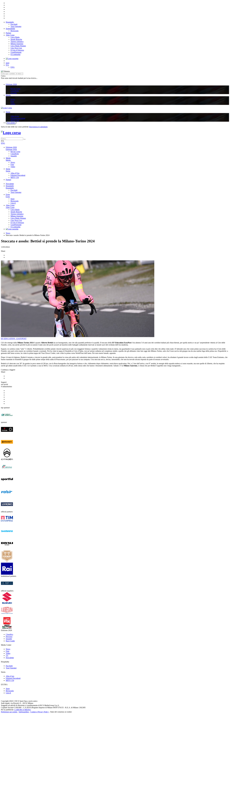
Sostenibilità (10, 29)
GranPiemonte (16, 52)
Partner (8, 33)
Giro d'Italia (15, 37)
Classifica (9, 634)
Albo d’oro (15, 116)
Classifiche (15, 91)
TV (7, 655)
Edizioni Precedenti (18, 175)
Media (8, 95)
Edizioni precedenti (18, 118)
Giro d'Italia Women (18, 46)
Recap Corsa (15, 89)
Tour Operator (16, 26)
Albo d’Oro (15, 173)
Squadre (14, 93)
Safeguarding (24, 712)
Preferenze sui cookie (9, 712)
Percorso (9, 637)
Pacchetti (14, 24)
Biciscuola (14, 31)
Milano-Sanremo (17, 44)
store (7, 63)
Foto (12, 102)
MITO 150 (15, 121)
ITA (7, 65)
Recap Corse (15, 152)
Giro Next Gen (16, 48)
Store (12, 199)
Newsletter (11, 123)
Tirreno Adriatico (17, 42)
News (13, 99)
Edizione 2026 (11, 84)
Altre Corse (10, 35)
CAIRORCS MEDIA (22, 710)
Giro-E (13, 203)
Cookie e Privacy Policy (39, 712)
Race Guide (10, 641)
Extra (8, 194)
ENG (13, 67)
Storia (8, 112)
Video (13, 104)
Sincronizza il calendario (38, 127)
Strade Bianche (16, 39)
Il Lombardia (15, 54)
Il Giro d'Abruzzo (17, 50)
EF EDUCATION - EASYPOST (13, 339)
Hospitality (10, 22)
